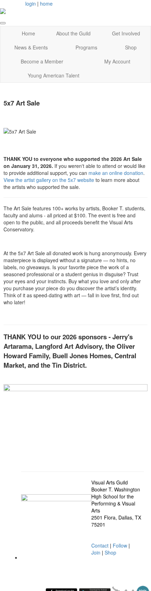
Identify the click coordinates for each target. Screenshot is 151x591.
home (46, 3)
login (30, 3)
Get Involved (126, 33)
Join (95, 552)
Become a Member (42, 61)
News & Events (31, 47)
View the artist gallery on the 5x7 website (49, 179)
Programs (86, 47)
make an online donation (115, 172)
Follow (120, 545)
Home (28, 33)
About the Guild (73, 33)
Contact (100, 545)
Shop (131, 47)
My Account (117, 61)
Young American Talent (53, 75)
